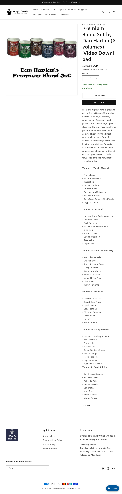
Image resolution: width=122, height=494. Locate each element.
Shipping (85, 69)
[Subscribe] (46, 468)
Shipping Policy (50, 436)
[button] (46, 9)
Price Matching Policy (52, 440)
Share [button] (87, 405)
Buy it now (99, 102)
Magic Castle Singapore (56, 488)
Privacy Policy (49, 444)
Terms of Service (50, 449)
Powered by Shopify (73, 488)
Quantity (85, 73)
